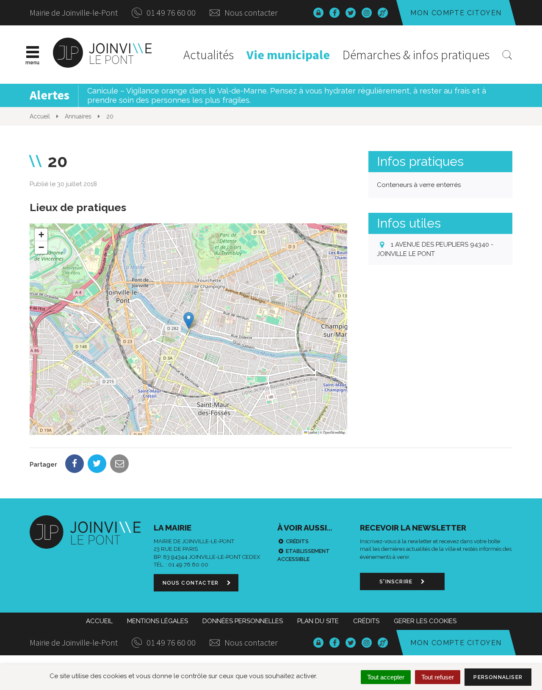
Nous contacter (250, 12)
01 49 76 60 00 (170, 12)
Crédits (297, 541)
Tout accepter (385, 677)
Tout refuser (437, 677)
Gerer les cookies (425, 621)
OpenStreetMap (334, 432)
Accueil (99, 621)
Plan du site (318, 621)
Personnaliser (498, 677)
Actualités (208, 55)
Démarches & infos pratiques (416, 55)
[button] (188, 320)
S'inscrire (396, 582)
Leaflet (312, 432)
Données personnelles (242, 621)
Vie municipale (288, 55)
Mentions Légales (157, 621)
